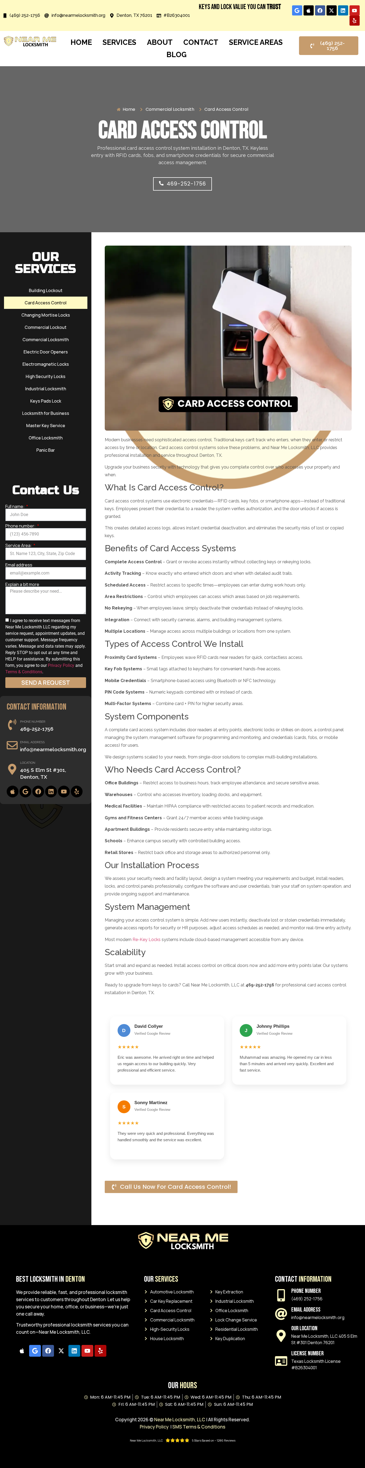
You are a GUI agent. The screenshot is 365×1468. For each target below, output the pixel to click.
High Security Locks (45, 376)
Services (119, 42)
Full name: (15, 506)
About (160, 42)
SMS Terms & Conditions (198, 1427)
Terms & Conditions (23, 671)
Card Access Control (46, 303)
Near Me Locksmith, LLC (179, 1419)
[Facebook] (320, 10)
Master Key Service (45, 425)
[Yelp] (355, 20)
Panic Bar (45, 450)
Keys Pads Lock (45, 401)
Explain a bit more (22, 584)
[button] (182, 184)
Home (81, 42)
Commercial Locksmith (45, 340)
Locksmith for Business (45, 413)
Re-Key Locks (147, 939)
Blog (176, 54)
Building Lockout (46, 290)
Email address (18, 565)
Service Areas (256, 42)
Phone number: (20, 526)
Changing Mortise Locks (45, 315)
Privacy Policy (61, 665)
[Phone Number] (12, 724)
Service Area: (19, 545)
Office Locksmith (46, 438)
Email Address (32, 742)
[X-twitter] (332, 10)
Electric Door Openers (46, 352)
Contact (200, 42)
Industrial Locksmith (45, 389)
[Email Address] (12, 745)
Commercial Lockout (46, 327)
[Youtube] (355, 10)
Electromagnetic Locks (45, 364)
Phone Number (32, 721)
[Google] (297, 10)
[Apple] (309, 10)
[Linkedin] (343, 10)
